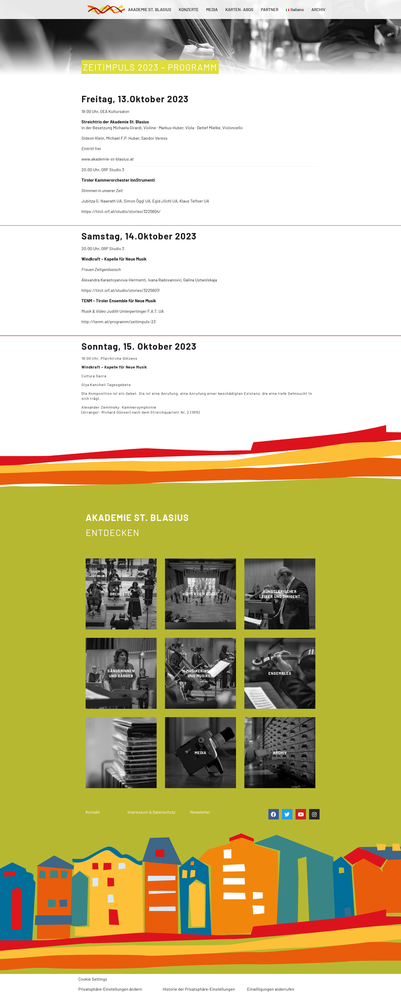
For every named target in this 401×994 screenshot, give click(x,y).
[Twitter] (287, 814)
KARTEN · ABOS (239, 9)
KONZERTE (189, 9)
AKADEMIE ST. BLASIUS (149, 9)
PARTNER (269, 9)
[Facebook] (273, 814)
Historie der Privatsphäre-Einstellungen (199, 988)
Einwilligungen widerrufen (270, 988)
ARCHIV (318, 9)
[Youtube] (301, 814)
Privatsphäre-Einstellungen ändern (110, 988)
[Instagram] (314, 814)
